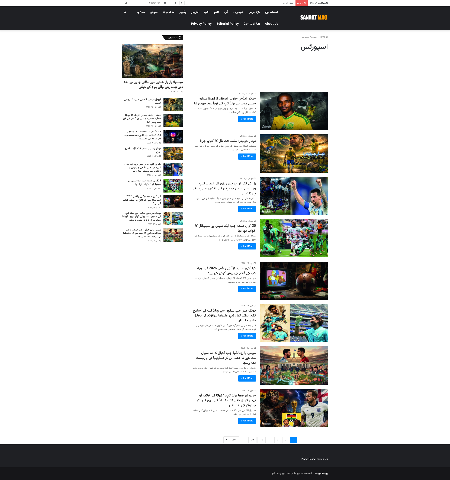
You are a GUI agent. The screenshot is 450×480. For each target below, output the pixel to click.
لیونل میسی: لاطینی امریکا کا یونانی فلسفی (142, 101)
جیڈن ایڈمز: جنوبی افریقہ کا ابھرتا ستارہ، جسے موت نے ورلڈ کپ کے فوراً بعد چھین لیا (255, 3)
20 (252, 440)
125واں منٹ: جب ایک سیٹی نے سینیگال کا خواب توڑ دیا (225, 228)
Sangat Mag (320, 473)
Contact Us (252, 24)
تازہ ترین (254, 12)
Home (322, 37)
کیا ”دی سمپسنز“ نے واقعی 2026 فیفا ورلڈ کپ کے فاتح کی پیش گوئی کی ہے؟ (226, 270)
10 (261, 440)
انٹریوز (195, 12)
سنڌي (141, 12)
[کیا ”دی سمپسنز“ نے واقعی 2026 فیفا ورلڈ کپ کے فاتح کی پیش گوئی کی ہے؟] (294, 281)
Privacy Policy (201, 24)
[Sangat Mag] (313, 17)
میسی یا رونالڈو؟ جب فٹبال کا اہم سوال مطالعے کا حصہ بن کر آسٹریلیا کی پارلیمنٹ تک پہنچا (225, 358)
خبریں (239, 12)
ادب (206, 12)
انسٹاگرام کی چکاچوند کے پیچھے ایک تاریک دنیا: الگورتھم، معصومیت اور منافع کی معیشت (142, 135)
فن (226, 12)
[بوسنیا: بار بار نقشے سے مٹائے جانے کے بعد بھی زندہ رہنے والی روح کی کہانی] (152, 61)
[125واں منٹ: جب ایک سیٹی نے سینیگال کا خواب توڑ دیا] (294, 238)
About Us (271, 24)
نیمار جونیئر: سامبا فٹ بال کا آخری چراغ (228, 141)
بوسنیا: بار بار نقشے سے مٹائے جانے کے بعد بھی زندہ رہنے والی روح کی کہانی (153, 84)
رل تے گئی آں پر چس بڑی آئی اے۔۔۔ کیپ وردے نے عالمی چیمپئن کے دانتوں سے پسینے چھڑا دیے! (224, 188)
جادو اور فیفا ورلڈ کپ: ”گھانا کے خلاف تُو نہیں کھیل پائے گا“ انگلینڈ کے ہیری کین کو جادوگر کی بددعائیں (226, 400)
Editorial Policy (228, 24)
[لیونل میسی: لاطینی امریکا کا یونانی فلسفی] (173, 104)
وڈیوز (182, 12)
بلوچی (154, 12)
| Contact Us (322, 459)
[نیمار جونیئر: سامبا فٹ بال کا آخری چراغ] (294, 153)
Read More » (247, 119)
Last (234, 440)
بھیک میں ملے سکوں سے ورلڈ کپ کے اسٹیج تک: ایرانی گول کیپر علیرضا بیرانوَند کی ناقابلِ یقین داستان (224, 315)
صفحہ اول (271, 12)
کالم (216, 12)
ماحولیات (169, 12)
